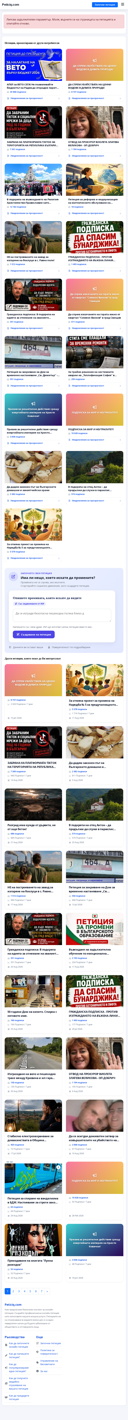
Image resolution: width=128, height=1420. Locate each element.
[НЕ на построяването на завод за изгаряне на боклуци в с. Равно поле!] (33, 248)
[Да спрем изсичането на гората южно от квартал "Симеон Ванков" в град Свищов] (94, 305)
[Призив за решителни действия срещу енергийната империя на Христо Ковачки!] (33, 420)
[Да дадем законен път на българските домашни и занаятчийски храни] (33, 478)
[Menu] (122, 4)
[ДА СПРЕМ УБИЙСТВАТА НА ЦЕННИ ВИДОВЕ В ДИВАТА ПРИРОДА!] (94, 75)
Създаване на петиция (36, 634)
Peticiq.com (10, 4)
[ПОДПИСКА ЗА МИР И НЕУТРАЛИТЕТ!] (94, 419)
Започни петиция (105, 4)
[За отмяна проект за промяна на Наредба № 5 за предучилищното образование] (33, 535)
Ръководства (15, 1337)
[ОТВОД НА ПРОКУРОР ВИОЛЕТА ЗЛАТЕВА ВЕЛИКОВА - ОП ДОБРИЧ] (94, 133)
